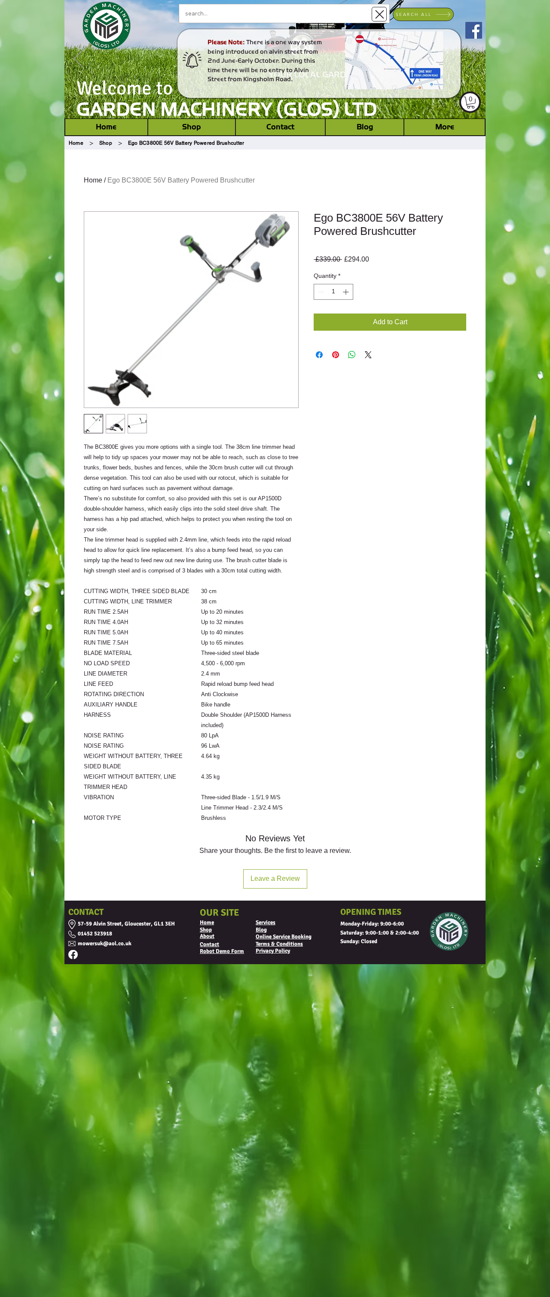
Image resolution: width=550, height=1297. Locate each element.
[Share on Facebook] (319, 355)
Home (93, 180)
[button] (471, 103)
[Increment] (346, 291)
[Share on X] (368, 355)
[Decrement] (320, 291)
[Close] (379, 14)
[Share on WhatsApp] (352, 355)
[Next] (472, 59)
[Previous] (78, 59)
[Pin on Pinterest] (335, 355)
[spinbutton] (333, 291)
